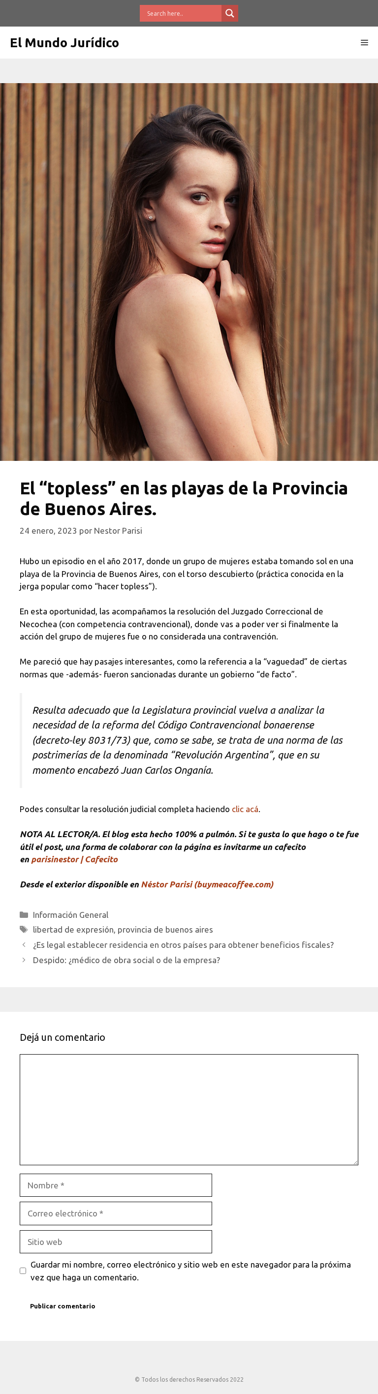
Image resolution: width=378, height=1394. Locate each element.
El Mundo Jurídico (64, 42)
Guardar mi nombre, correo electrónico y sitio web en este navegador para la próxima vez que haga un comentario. (191, 1271)
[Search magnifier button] (229, 13)
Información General (70, 914)
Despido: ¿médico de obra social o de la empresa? (126, 960)
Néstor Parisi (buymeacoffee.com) (207, 884)
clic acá (245, 809)
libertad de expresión (73, 929)
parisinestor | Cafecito (74, 859)
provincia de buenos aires (165, 929)
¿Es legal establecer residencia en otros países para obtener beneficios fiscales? (183, 944)
